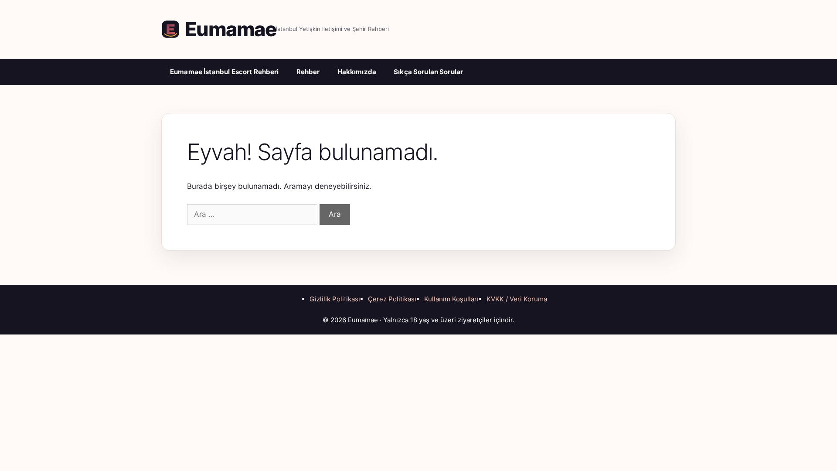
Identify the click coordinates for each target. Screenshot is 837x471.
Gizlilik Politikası (335, 299)
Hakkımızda (357, 72)
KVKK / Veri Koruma (517, 299)
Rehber (308, 72)
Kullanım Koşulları (451, 299)
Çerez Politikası (392, 299)
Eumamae (230, 29)
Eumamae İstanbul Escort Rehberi (224, 72)
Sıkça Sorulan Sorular (428, 72)
